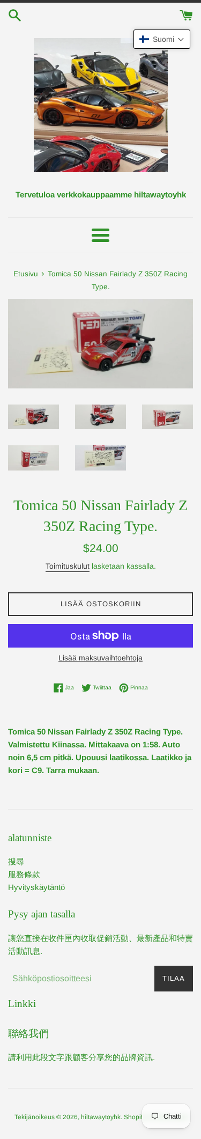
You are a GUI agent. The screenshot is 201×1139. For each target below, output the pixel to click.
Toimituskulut (68, 566)
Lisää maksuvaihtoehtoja (100, 657)
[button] (162, 39)
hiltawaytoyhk (101, 1117)
